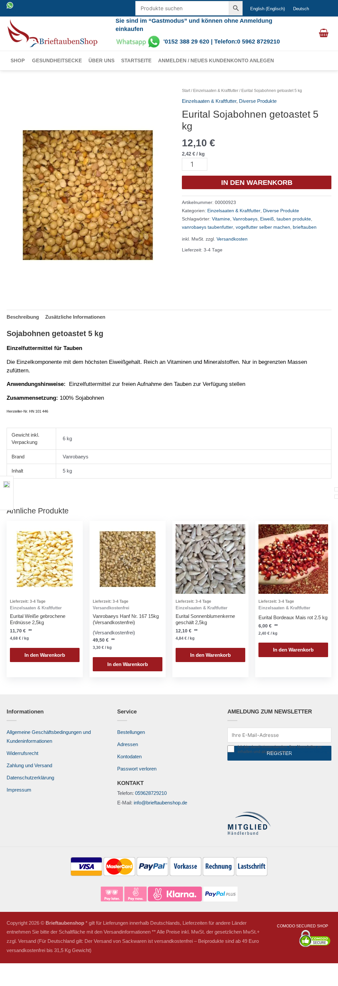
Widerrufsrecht (22, 753)
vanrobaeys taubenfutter (207, 227)
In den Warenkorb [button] (44, 655)
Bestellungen (131, 732)
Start (186, 90)
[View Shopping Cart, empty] (323, 33)
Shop (18, 60)
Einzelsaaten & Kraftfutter (215, 90)
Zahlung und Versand (29, 765)
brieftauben (305, 227)
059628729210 (151, 793)
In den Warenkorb (256, 182)
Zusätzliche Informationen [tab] (75, 317)
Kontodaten (129, 756)
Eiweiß (267, 219)
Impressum (19, 790)
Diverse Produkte (258, 101)
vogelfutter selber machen (263, 227)
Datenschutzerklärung (30, 777)
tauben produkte (294, 219)
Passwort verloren (136, 768)
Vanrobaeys (245, 219)
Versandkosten (232, 239)
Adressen (127, 744)
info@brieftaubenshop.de (160, 802)
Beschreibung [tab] (23, 317)
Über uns (101, 60)
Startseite (136, 60)
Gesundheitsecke (57, 60)
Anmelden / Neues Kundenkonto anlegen (216, 60)
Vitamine (221, 219)
